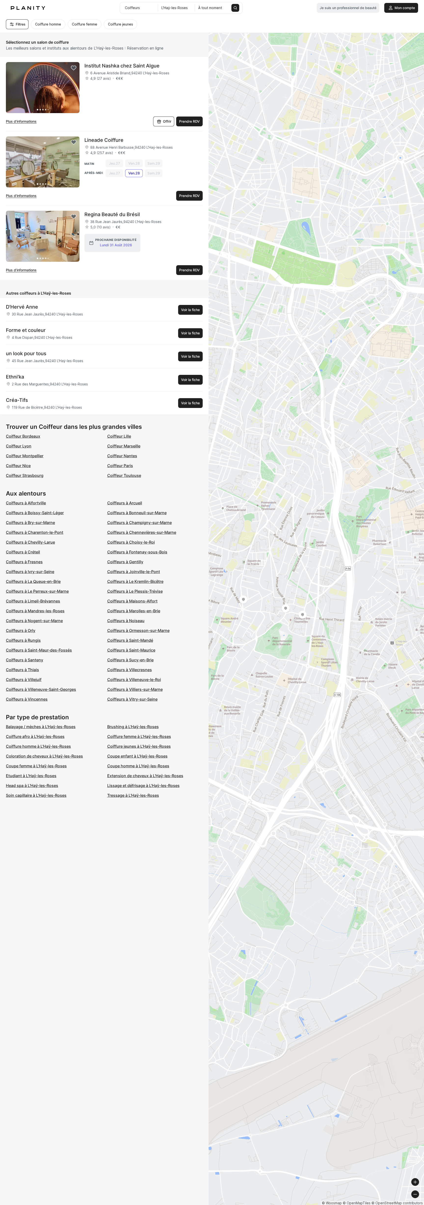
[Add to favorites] (74, 68)
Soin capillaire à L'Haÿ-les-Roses (36, 795)
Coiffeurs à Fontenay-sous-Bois (137, 552)
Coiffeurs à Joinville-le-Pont (133, 571)
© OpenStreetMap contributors (397, 1203)
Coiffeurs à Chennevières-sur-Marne (141, 532)
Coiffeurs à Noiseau (126, 620)
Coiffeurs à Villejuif (23, 679)
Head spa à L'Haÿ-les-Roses (32, 785)
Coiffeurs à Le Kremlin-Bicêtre (135, 581)
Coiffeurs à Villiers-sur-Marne (135, 689)
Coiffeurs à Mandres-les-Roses (35, 610)
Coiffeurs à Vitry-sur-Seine (132, 699)
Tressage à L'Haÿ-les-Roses (133, 795)
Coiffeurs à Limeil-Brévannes (33, 601)
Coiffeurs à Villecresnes (129, 669)
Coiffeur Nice (18, 465)
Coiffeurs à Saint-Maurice (131, 650)
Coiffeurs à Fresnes (24, 561)
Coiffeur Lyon (18, 446)
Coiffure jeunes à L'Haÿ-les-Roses (139, 746)
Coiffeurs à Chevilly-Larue (30, 542)
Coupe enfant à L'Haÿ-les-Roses (137, 756)
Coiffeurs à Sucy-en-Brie (130, 659)
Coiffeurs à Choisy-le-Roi (131, 542)
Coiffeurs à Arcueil (124, 502)
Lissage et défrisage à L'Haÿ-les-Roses (143, 785)
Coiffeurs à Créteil (23, 552)
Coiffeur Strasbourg (24, 475)
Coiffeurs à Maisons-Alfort (132, 601)
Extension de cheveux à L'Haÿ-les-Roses (145, 775)
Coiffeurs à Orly (20, 630)
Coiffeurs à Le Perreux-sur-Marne (37, 591)
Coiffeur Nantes (122, 455)
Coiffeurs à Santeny (24, 659)
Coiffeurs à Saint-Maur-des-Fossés (39, 650)
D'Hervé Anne (22, 307)
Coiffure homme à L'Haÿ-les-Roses (38, 746)
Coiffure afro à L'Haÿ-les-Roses (35, 736)
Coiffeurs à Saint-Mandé (130, 640)
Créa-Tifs (17, 400)
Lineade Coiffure (103, 140)
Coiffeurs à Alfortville (26, 502)
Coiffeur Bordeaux (23, 436)
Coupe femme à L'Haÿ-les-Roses (36, 765)
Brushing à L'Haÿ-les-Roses (133, 726)
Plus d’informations (21, 121)
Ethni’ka (15, 377)
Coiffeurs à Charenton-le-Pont (34, 532)
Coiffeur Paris (120, 465)
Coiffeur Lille (119, 436)
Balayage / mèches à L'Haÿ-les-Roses (41, 726)
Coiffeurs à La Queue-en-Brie (33, 581)
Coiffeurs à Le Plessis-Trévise (135, 591)
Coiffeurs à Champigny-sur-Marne (139, 522)
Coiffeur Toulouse (124, 475)
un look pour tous (26, 353)
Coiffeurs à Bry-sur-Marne (30, 522)
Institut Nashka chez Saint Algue (121, 66)
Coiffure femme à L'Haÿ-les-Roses (139, 736)
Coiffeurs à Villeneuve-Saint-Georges (41, 689)
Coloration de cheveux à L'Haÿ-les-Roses (44, 756)
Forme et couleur (26, 330)
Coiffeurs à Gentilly (125, 561)
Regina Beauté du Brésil (112, 214)
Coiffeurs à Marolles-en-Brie (133, 610)
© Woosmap (332, 1203)
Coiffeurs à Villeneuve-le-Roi (134, 679)
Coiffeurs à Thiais (22, 669)
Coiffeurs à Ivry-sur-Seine (30, 571)
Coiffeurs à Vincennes (27, 699)
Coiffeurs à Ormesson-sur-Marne (138, 630)
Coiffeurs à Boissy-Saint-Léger (35, 512)
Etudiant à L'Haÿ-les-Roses (31, 775)
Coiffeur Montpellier (24, 455)
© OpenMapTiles (357, 1203)
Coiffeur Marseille (123, 446)
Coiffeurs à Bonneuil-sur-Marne (137, 512)
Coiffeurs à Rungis (23, 640)
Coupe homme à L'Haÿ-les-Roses (138, 765)
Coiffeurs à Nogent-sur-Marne (34, 620)
